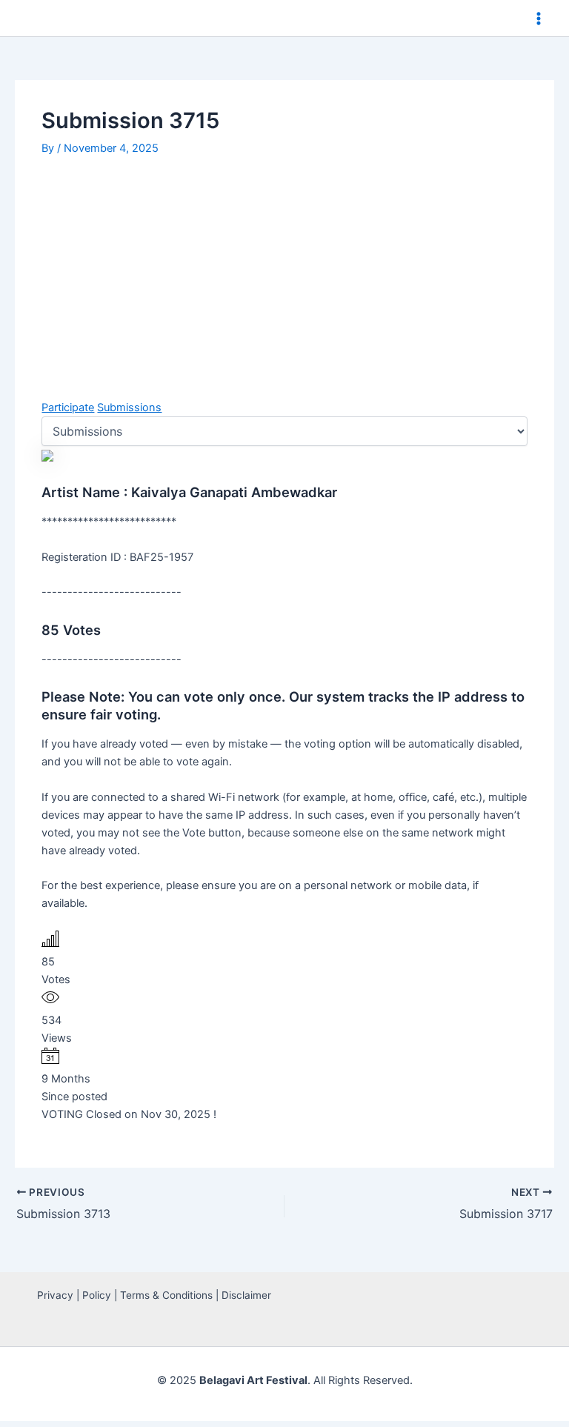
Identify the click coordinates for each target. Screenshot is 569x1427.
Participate (67, 407)
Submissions (129, 407)
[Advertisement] (285, 271)
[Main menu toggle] (538, 18)
